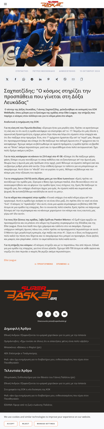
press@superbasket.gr (57, 321)
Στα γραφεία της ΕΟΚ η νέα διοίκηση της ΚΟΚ (27, 389)
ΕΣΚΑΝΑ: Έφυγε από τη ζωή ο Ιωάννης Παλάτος (28, 404)
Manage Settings (46, 424)
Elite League (10, 260)
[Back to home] (52, 4)
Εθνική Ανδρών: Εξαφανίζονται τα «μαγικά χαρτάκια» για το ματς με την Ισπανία (45, 335)
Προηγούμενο (45, 264)
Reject (25, 424)
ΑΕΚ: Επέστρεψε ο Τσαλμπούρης (20, 353)
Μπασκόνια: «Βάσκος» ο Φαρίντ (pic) (22, 347)
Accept (10, 424)
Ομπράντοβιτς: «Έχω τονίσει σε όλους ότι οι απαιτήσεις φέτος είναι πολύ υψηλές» (46, 341)
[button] (5, 4)
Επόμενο (61, 264)
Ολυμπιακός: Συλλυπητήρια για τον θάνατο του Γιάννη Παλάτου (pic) (39, 377)
